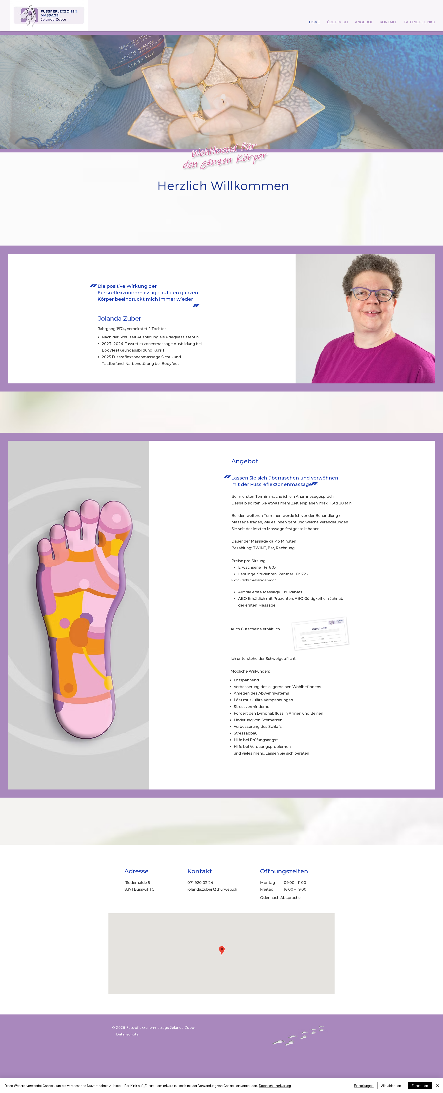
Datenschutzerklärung (275, 1085)
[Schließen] (437, 1085)
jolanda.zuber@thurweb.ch (212, 889)
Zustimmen (420, 1085)
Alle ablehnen (391, 1085)
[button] (221, 92)
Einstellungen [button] (364, 1085)
